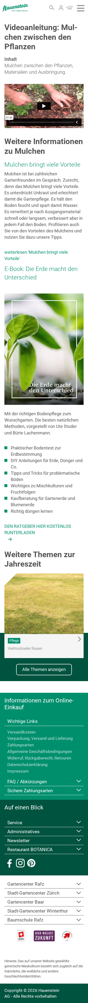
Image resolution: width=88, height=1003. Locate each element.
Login (61, 7)
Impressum (18, 771)
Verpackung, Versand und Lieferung (40, 738)
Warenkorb (69, 7)
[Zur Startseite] (15, 7)
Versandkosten (21, 732)
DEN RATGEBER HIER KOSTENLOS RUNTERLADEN (37, 529)
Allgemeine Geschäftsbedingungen (39, 751)
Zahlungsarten (20, 744)
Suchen (52, 7)
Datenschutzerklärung (27, 764)
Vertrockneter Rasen (25, 648)
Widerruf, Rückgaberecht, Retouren (39, 758)
